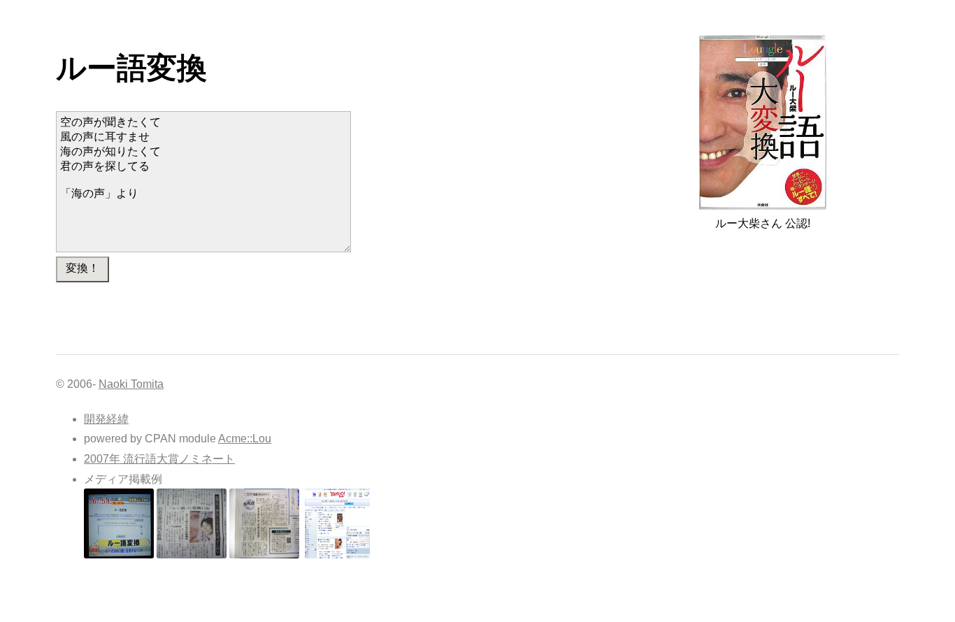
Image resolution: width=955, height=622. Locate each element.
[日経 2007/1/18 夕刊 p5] (264, 554)
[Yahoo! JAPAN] (337, 554)
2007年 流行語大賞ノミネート (159, 459)
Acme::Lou (244, 438)
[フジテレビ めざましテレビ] (119, 554)
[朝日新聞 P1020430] (192, 554)
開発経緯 (106, 419)
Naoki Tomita (131, 384)
